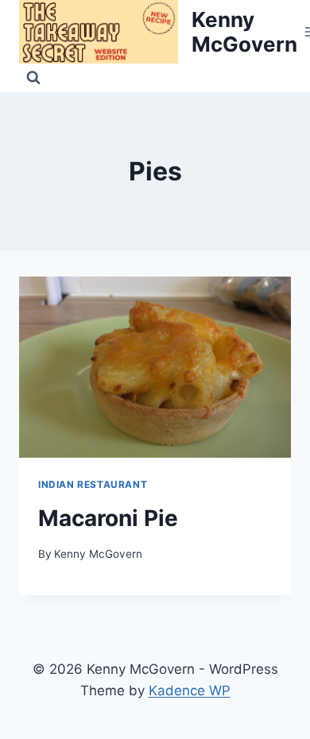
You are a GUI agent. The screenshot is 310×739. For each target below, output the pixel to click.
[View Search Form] (33, 78)
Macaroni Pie (108, 518)
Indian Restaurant (92, 484)
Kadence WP (190, 690)
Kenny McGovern (98, 553)
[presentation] (155, 367)
